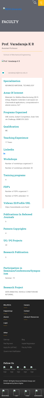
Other (6, 333)
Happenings (8, 311)
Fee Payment (8, 344)
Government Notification (12, 351)
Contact (26, 311)
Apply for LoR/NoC (10, 347)
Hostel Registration (28, 344)
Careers (27, 305)
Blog (23, 340)
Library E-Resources (31, 317)
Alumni (6, 317)
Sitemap (6, 340)
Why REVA (7, 305)
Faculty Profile (27, 347)
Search (35, 2)
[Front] (12, 9)
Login (6, 323)
